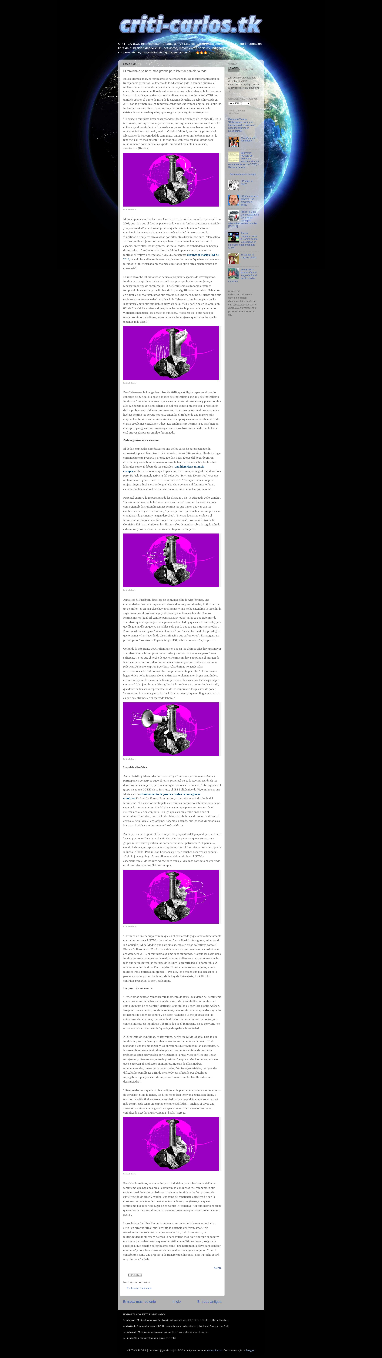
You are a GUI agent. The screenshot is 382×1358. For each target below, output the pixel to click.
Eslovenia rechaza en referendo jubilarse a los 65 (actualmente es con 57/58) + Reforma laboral (243, 160)
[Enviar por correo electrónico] (129, 1275)
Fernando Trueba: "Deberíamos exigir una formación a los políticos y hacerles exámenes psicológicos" (242, 125)
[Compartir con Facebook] (137, 1275)
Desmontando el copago (243, 174)
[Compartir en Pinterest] (140, 1275)
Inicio (177, 1302)
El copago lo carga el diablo (248, 256)
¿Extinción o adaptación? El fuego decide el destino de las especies (242, 275)
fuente (217, 1267)
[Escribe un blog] (132, 1275)
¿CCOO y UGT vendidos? (249, 139)
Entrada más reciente (139, 1302)
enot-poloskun (214, 1350)
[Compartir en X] (135, 1275)
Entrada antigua (209, 1302)
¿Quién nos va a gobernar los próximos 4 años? (249, 200)
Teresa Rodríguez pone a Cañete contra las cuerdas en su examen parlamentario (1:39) (243, 240)
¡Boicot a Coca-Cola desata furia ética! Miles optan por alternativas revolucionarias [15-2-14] (243, 219)
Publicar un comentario (139, 1288)
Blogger (250, 1350)
